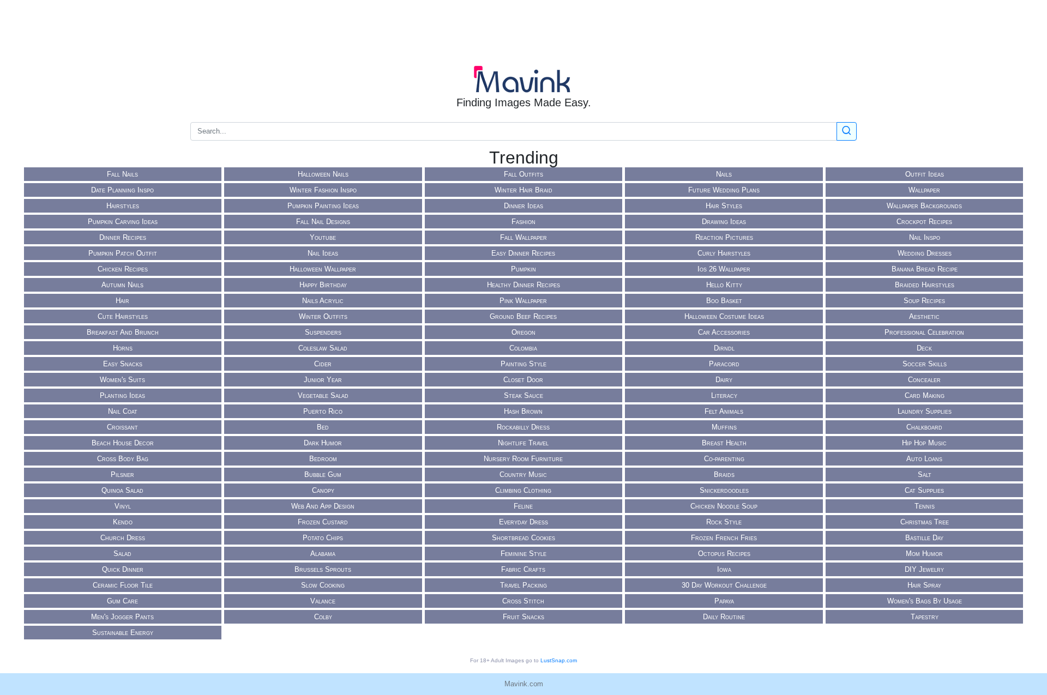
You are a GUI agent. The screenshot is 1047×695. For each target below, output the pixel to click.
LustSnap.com (558, 660)
